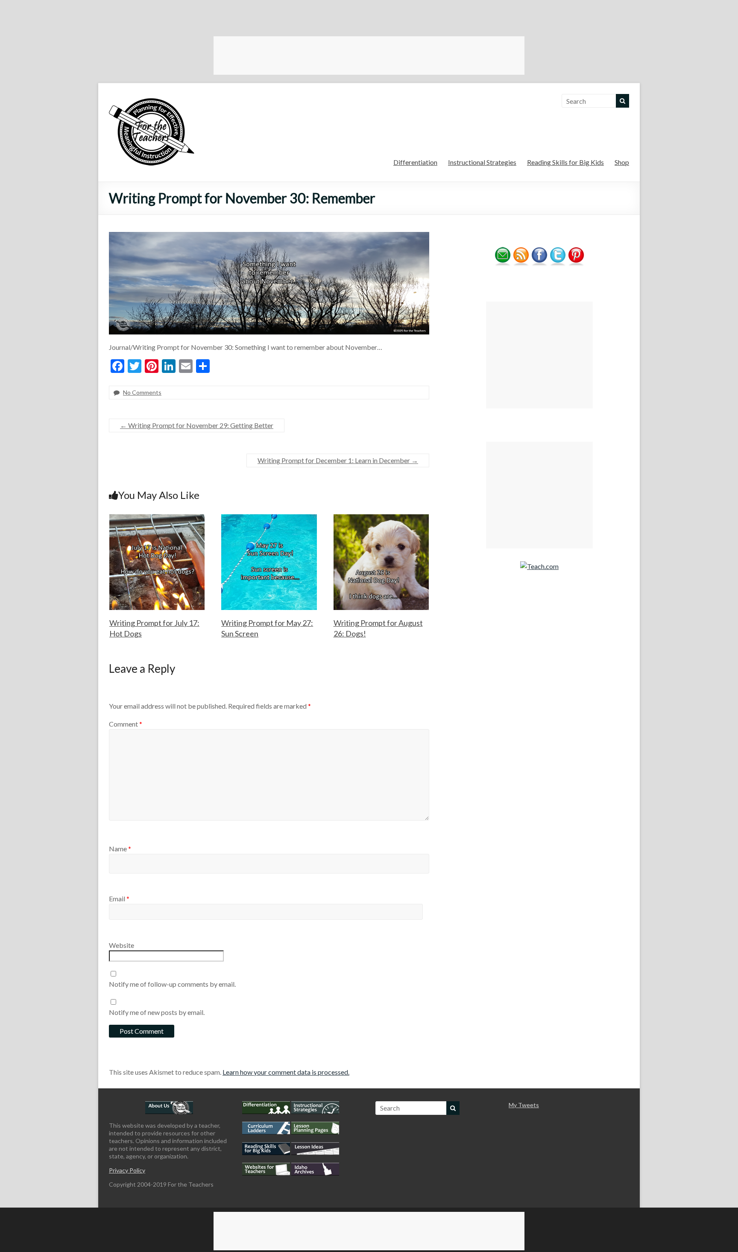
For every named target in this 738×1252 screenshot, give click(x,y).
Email (119, 898)
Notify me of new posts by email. (157, 1012)
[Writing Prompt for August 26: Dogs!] (381, 518)
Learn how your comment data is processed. (286, 1072)
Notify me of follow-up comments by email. (172, 984)
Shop (622, 162)
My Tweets (524, 1104)
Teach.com (543, 566)
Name (120, 848)
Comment (125, 724)
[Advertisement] (369, 55)
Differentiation (415, 162)
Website (121, 945)
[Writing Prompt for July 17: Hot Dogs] (157, 518)
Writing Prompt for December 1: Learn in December (338, 460)
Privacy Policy (127, 1170)
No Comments (142, 392)
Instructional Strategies (482, 162)
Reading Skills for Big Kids (565, 162)
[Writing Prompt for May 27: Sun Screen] (269, 518)
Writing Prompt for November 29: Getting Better (196, 425)
